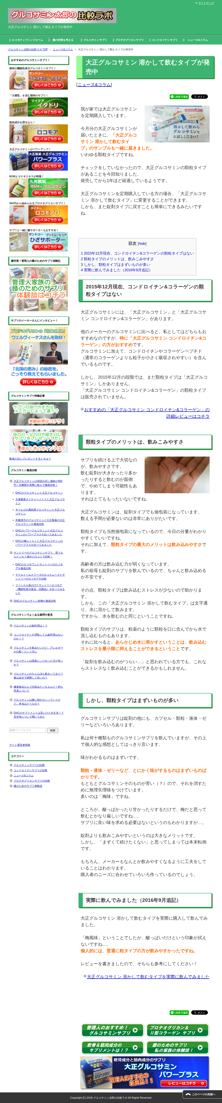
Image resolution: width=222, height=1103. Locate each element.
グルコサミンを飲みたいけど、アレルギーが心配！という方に (38, 649)
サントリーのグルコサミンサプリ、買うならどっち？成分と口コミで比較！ (38, 554)
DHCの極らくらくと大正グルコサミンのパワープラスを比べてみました (39, 542)
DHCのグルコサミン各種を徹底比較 (35, 600)
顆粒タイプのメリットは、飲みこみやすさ (117, 259)
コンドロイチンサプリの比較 (30, 770)
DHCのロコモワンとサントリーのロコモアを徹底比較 (39, 566)
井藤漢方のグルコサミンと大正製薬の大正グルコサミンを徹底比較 (40, 522)
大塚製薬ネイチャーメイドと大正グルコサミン (40, 501)
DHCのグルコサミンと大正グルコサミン (39, 492)
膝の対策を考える (63, 39)
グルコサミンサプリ (95, 39)
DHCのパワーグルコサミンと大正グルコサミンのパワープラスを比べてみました (39, 532)
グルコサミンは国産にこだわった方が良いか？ (38, 662)
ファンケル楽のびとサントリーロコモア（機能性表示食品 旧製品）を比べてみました (40, 589)
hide (142, 244)
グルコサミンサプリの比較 (29, 765)
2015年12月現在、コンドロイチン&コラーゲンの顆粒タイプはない (137, 253)
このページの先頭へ (203, 1094)
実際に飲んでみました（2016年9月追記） (117, 270)
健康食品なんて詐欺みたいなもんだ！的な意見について (38, 688)
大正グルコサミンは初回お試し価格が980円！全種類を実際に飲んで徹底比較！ (38, 483)
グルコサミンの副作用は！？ (30, 625)
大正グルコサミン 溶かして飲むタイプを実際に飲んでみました (148, 976)
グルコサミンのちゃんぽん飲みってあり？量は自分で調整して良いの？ (38, 675)
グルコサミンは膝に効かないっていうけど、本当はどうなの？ (37, 701)
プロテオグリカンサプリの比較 (32, 780)
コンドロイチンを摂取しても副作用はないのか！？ (38, 636)
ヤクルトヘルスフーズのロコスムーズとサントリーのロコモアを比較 (40, 576)
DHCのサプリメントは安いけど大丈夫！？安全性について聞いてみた (39, 714)
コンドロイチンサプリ (165, 39)
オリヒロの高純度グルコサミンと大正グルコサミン (40, 511)
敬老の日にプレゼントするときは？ (30, 458)
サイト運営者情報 (19, 744)
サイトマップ (206, 3)
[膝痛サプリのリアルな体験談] (38, 309)
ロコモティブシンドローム (27, 39)
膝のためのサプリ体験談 (28, 785)
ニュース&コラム (198, 39)
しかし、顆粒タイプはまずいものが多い (115, 265)
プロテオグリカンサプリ (129, 39)
